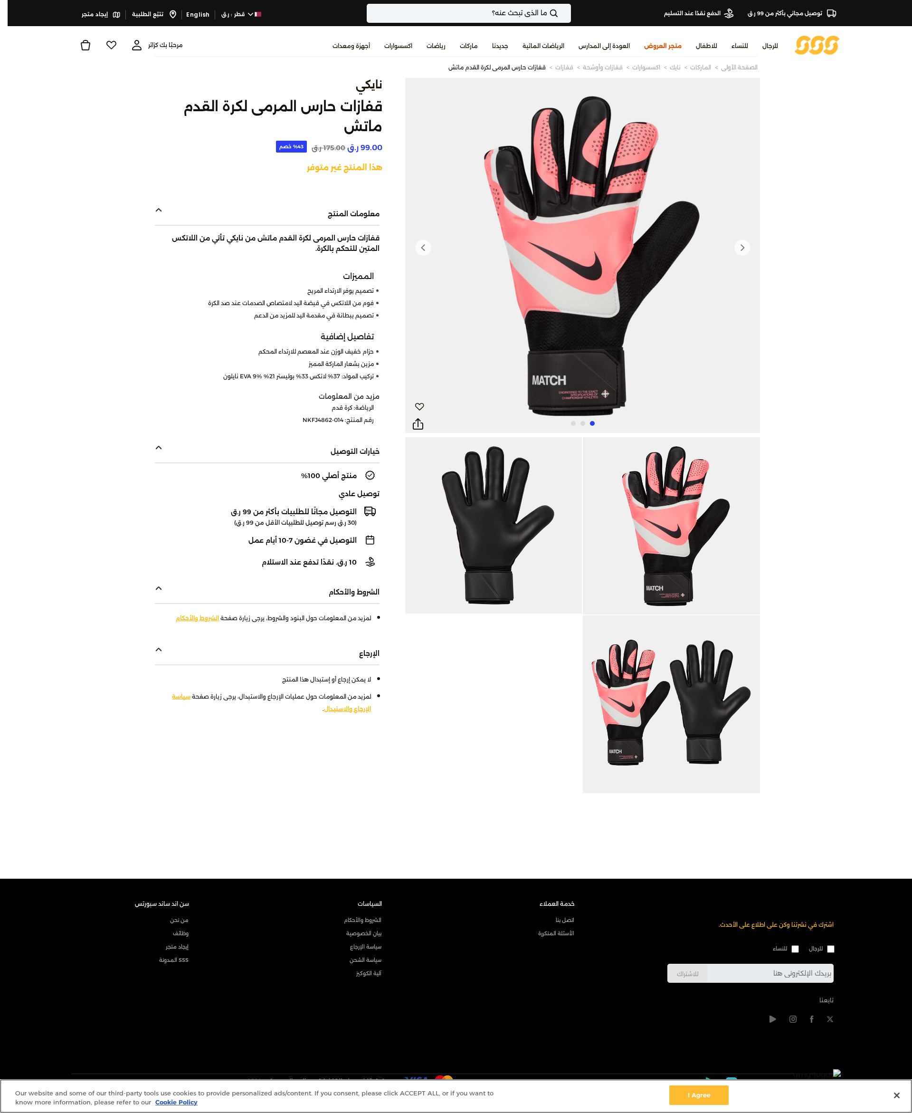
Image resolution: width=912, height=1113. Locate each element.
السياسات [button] (370, 903)
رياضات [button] (436, 45)
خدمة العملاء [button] (557, 903)
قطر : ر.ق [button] (234, 14)
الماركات (700, 67)
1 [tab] (592, 423)
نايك (675, 67)
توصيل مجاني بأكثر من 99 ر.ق (786, 13)
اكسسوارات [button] (398, 45)
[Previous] (741, 247)
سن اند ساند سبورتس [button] (162, 903)
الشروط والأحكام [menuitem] (362, 920)
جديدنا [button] (500, 45)
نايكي (369, 84)
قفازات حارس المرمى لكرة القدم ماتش (497, 67)
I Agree (699, 1095)
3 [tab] (573, 423)
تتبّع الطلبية (148, 14)
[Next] (423, 247)
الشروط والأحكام (197, 618)
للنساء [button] (740, 45)
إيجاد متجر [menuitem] (177, 946)
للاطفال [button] (706, 45)
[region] (456, 1096)
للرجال (816, 948)
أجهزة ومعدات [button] (351, 45)
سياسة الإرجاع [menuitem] (365, 946)
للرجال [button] (770, 45)
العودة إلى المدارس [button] (604, 45)
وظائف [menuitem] (181, 933)
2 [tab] (583, 423)
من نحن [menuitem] (179, 920)
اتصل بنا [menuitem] (565, 920)
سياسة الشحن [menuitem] (365, 960)
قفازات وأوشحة (603, 67)
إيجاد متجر (95, 14)
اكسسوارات (646, 67)
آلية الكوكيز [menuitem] (368, 973)
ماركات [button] (469, 45)
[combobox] (469, 13)
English (198, 14)
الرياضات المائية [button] (543, 45)
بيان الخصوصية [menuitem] (363, 933)
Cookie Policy (176, 1102)
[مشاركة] (418, 424)
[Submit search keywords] (562, 13)
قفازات (564, 67)
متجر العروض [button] (663, 45)
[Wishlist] (111, 45)
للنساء (780, 948)
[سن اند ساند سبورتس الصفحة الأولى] (817, 44)
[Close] (896, 1095)
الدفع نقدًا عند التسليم (692, 13)
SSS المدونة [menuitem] (174, 960)
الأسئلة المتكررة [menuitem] (556, 933)
